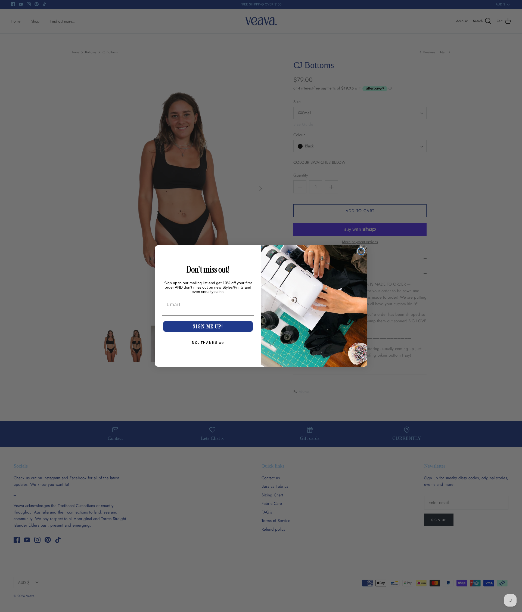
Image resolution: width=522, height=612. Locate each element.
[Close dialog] (361, 251)
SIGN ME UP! (208, 326)
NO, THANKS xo (208, 343)
